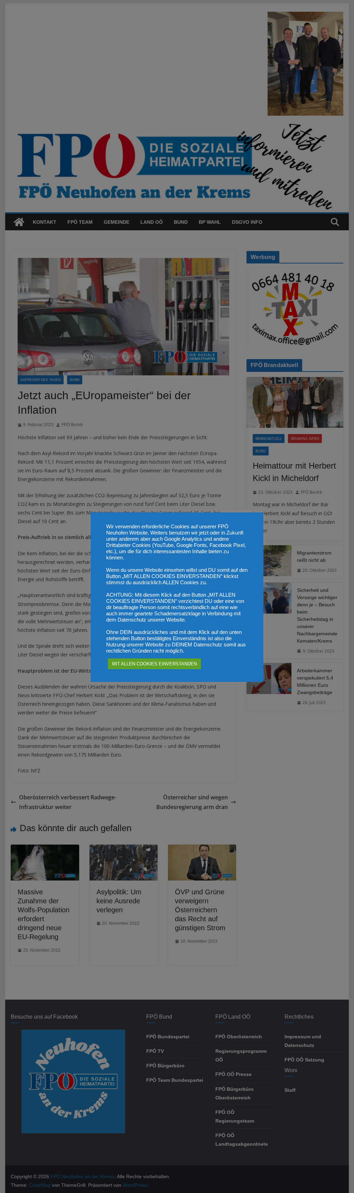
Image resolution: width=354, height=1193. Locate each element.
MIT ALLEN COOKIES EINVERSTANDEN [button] (154, 663)
